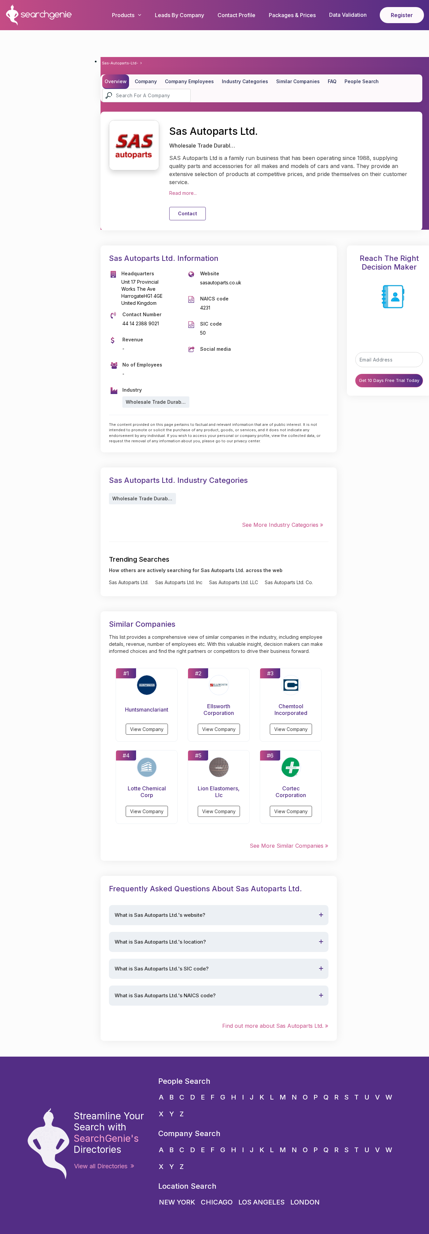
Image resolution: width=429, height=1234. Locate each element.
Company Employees (189, 81)
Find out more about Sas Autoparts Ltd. (273, 1025)
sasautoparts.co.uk (220, 282)
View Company (147, 729)
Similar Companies (298, 81)
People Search (362, 81)
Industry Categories (245, 81)
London (305, 1202)
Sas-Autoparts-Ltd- (120, 63)
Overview (116, 81)
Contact (187, 213)
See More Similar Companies (287, 845)
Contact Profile (236, 15)
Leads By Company (179, 15)
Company (146, 81)
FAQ (332, 81)
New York (177, 1202)
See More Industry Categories (281, 524)
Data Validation (348, 14)
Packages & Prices (292, 15)
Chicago (217, 1202)
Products (123, 15)
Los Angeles (261, 1202)
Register (402, 15)
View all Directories (102, 1166)
